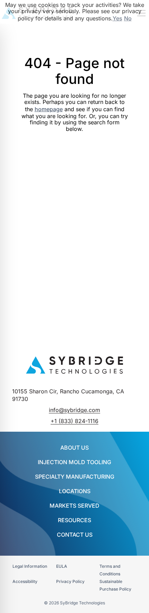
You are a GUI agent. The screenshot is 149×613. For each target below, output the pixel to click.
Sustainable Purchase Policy (115, 585)
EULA (61, 566)
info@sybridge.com (74, 409)
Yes (117, 18)
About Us (74, 447)
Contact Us (75, 534)
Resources (74, 520)
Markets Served (74, 505)
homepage (49, 109)
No (128, 18)
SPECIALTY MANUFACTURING (74, 476)
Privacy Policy (70, 581)
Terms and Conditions (109, 570)
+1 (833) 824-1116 (74, 421)
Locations (74, 491)
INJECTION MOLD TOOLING (74, 462)
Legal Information (29, 566)
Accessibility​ (24, 581)
